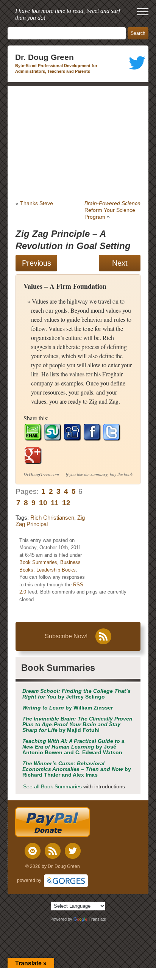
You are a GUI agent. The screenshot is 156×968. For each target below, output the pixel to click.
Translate (97, 919)
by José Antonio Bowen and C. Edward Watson (73, 746)
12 (66, 503)
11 (55, 503)
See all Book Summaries (52, 786)
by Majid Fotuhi (77, 724)
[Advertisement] (78, 143)
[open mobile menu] (142, 11)
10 (43, 503)
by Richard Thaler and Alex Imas (76, 769)
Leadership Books (56, 570)
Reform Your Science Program (112, 210)
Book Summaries (38, 562)
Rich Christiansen (52, 517)
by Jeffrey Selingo (76, 694)
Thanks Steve (36, 203)
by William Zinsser (67, 708)
